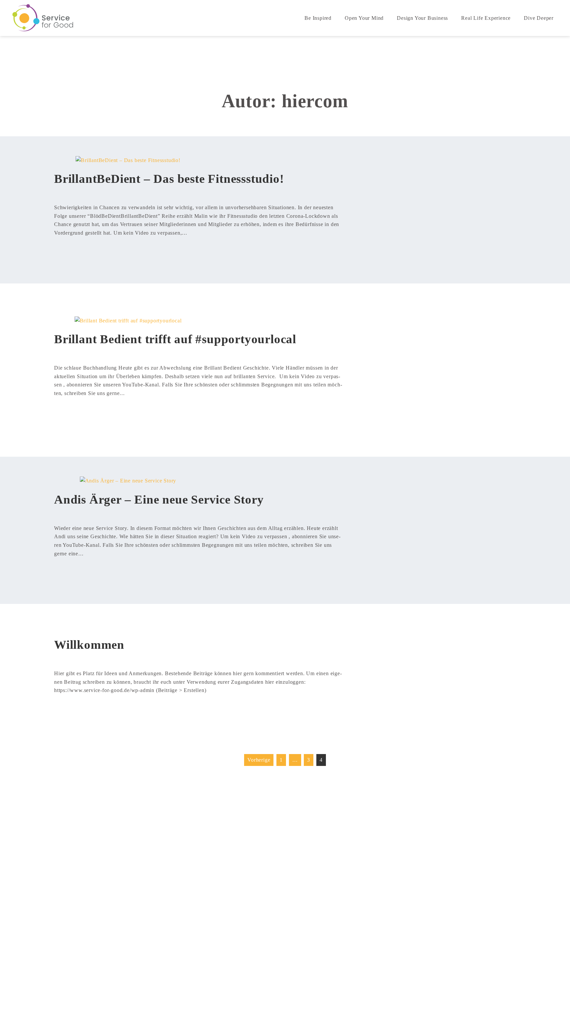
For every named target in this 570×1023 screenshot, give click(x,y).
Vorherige (258, 760)
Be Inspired (318, 18)
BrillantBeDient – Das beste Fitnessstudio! (169, 178)
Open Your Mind (364, 18)
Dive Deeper (539, 18)
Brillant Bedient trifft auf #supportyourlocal (175, 339)
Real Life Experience (486, 18)
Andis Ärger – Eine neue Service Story (159, 499)
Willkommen (89, 644)
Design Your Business (422, 18)
